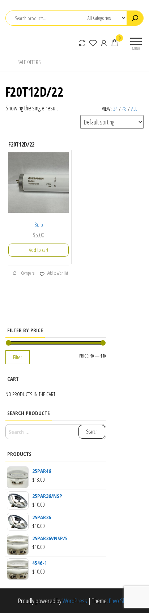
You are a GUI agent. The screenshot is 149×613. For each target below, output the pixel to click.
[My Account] (103, 42)
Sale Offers (29, 61)
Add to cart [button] (38, 249)
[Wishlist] (93, 42)
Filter (17, 357)
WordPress (75, 600)
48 (124, 108)
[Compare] (82, 42)
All (134, 108)
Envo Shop (120, 600)
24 (115, 108)
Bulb (38, 225)
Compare (27, 273)
